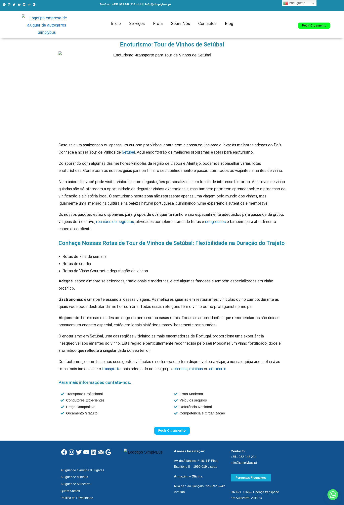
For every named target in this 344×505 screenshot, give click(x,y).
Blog (229, 23)
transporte (111, 368)
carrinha (181, 368)
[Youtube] (19, 4)
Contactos (207, 23)
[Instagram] (9, 4)
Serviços (137, 23)
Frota (158, 23)
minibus (196, 368)
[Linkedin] (24, 4)
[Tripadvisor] (29, 4)
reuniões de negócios (115, 221)
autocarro (217, 368)
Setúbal (128, 152)
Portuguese (296, 3)
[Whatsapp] (332, 494)
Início (116, 23)
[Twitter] (14, 4)
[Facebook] (4, 4)
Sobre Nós (180, 23)
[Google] (34, 4)
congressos (215, 221)
